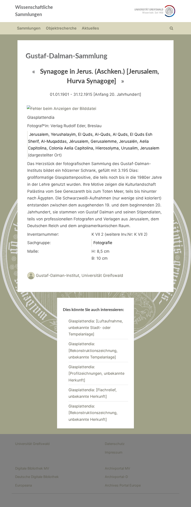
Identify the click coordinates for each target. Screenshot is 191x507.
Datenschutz (115, 444)
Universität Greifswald (32, 444)
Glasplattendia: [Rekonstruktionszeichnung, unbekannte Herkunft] (93, 413)
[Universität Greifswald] (127, 11)
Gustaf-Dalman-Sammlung (66, 56)
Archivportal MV (117, 468)
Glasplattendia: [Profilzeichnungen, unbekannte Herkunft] (96, 373)
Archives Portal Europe (123, 485)
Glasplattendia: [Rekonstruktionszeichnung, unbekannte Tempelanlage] (93, 350)
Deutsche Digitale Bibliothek (37, 477)
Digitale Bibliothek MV (32, 468)
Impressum (114, 452)
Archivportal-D (116, 477)
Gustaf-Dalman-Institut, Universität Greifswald (79, 275)
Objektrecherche (61, 28)
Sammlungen (29, 28)
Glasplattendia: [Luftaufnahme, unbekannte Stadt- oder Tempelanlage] (95, 328)
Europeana (23, 485)
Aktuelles (90, 28)
